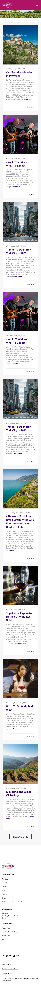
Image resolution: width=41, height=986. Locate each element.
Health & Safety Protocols (10, 932)
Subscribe (5, 883)
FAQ (3, 939)
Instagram (7, 955)
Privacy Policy (6, 928)
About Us (5, 879)
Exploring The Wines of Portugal (18, 793)
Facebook (3, 955)
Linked (14, 955)
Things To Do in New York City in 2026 (18, 251)
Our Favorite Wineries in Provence (19, 74)
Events (4, 898)
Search (4, 918)
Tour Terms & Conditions (10, 969)
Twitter (10, 955)
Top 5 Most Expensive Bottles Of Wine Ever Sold (19, 616)
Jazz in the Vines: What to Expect (17, 163)
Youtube (17, 955)
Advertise (5, 914)
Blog (3, 890)
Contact (4, 887)
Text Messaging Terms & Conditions (13, 902)
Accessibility (6, 936)
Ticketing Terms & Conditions (11, 916)
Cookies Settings (7, 973)
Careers (4, 894)
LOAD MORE (20, 836)
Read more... (31, 107)
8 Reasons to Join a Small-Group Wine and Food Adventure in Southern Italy (20, 521)
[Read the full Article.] (20, 64)
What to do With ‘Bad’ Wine (20, 708)
